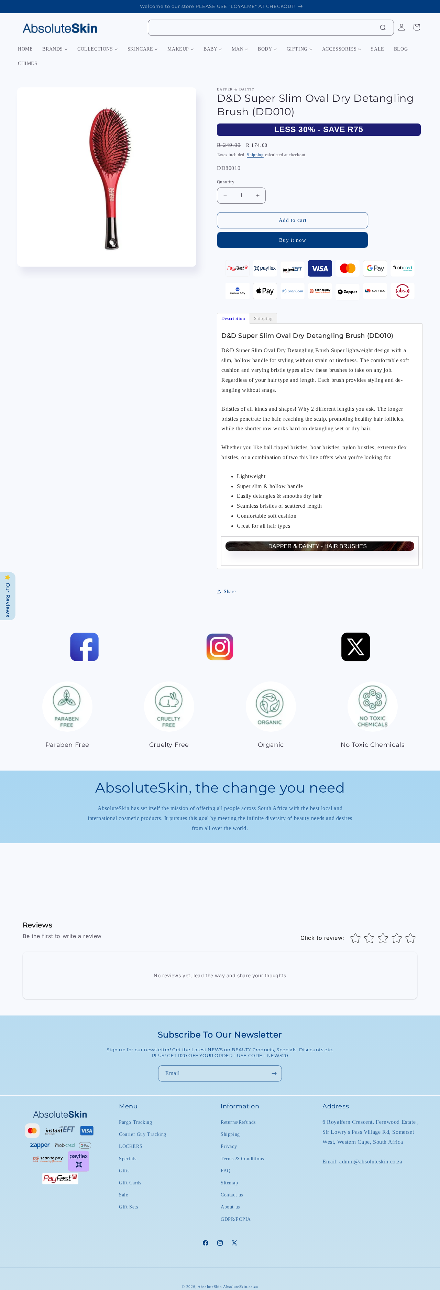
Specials (127, 1158)
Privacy (229, 1146)
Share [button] (230, 591)
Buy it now (292, 240)
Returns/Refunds (238, 1122)
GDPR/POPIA (236, 1219)
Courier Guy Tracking (142, 1134)
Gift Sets (128, 1207)
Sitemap (229, 1182)
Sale (123, 1194)
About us (230, 1207)
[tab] (233, 318)
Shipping (255, 154)
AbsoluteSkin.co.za (240, 1286)
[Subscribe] (274, 1073)
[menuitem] (25, 49)
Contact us (232, 1194)
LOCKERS (130, 1146)
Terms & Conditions (242, 1158)
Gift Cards (130, 1182)
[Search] (382, 27)
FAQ (226, 1170)
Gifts (124, 1170)
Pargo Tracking (135, 1122)
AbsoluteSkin (210, 1286)
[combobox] (271, 27)
